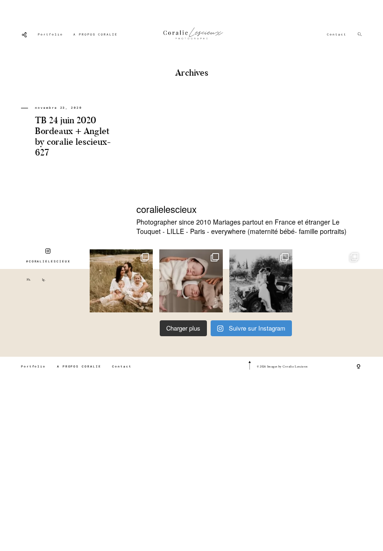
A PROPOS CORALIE (95, 34)
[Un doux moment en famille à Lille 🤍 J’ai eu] (330, 280)
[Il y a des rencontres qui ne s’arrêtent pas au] (121, 280)
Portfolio (50, 34)
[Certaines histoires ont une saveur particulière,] (190, 280)
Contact (336, 34)
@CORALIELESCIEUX (48, 261)
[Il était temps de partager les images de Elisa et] (260, 280)
